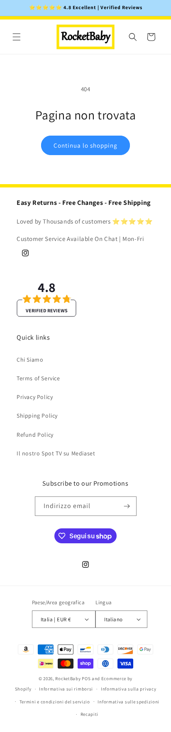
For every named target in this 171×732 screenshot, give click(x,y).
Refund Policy (35, 434)
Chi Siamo (30, 359)
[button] (16, 37)
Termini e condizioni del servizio (55, 702)
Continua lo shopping (85, 145)
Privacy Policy (35, 397)
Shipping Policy (37, 415)
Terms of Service (38, 378)
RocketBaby (68, 678)
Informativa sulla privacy (128, 689)
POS (86, 678)
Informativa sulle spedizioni (128, 702)
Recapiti (90, 714)
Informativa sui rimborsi (66, 689)
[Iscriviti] (127, 506)
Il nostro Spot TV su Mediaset (56, 453)
